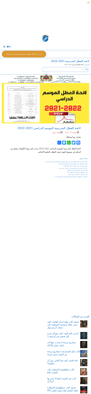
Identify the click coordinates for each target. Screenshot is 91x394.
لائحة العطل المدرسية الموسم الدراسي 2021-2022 (49, 128)
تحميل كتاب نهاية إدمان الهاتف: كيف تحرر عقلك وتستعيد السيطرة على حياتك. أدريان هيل (66, 161)
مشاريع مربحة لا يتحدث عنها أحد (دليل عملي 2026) (75, 166)
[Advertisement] (45, 16)
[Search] (86, 69)
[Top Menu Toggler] (88, 2)
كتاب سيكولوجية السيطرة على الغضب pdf (77, 172)
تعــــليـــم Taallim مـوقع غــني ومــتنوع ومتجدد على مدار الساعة (24, 54)
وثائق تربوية (56, 132)
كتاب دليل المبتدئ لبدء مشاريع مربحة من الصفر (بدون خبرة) (73, 168)
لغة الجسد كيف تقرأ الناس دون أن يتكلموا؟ (77, 170)
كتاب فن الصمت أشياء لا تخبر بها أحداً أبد (78, 174)
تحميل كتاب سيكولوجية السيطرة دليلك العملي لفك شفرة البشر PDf (71, 176)
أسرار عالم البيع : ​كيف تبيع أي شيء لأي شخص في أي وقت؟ (73, 163)
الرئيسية (87, 64)
